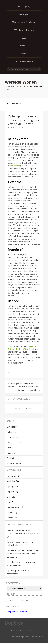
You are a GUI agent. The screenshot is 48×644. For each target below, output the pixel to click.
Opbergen (11, 486)
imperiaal (15, 165)
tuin (8, 502)
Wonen (10, 517)
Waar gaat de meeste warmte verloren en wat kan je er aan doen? (23, 385)
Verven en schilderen (24, 22)
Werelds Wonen (21, 82)
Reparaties (12, 491)
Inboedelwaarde (24, 61)
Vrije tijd (10, 512)
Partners (24, 45)
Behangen (24, 14)
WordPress (38, 636)
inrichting (11, 481)
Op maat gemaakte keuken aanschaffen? (19, 572)
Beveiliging (24, 6)
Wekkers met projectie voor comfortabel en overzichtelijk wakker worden (23, 533)
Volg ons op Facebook (17, 611)
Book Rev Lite (15, 636)
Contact (24, 53)
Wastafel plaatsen (24, 30)
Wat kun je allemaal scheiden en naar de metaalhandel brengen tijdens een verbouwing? (23, 553)
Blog (24, 38)
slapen (10, 496)
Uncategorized (13, 507)
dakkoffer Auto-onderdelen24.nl (22, 348)
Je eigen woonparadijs (29, 389)
